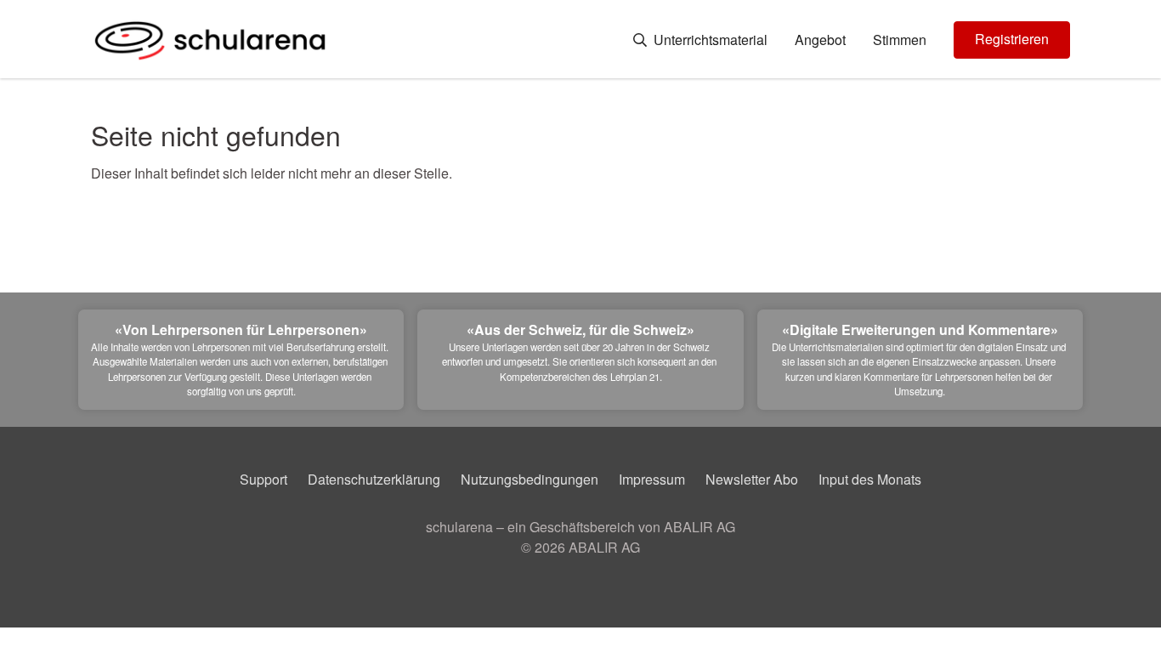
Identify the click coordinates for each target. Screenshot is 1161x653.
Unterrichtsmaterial (708, 39)
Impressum (652, 479)
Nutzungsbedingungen (529, 479)
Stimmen (899, 39)
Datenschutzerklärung (374, 479)
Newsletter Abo (751, 479)
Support (263, 479)
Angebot (820, 39)
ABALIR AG (604, 547)
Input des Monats (869, 479)
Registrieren (1012, 38)
